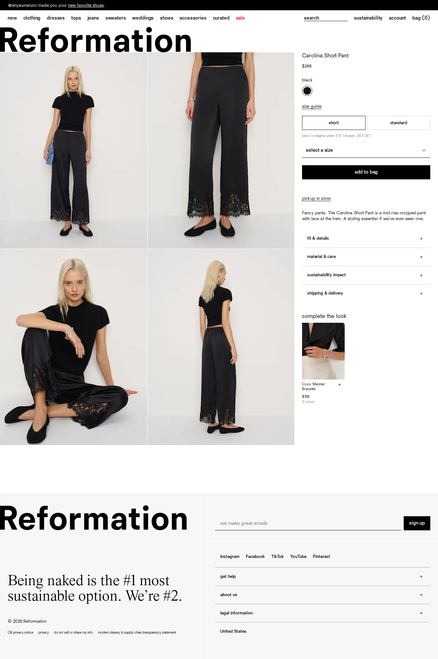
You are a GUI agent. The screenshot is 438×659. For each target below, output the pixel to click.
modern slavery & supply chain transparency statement (137, 632)
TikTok (277, 556)
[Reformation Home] (219, 39)
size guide (311, 106)
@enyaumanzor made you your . (56, 5)
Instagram (230, 556)
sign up (417, 523)
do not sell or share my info (73, 632)
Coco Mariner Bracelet (313, 386)
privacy (43, 632)
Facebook (255, 556)
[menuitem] (15, 18)
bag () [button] (421, 18)
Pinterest (321, 556)
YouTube (298, 556)
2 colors (308, 402)
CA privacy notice (20, 632)
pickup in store (316, 198)
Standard (398, 123)
